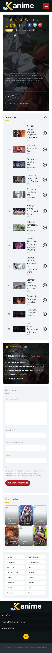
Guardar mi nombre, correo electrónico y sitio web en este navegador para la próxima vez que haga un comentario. (25, 473)
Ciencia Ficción (12, 572)
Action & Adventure (35, 557)
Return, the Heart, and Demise (32, 313)
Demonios (10, 583)
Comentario (11, 399)
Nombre (10, 430)
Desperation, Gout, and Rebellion (33, 299)
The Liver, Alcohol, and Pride (32, 148)
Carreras (31, 567)
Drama (9, 588)
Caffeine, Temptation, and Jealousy (32, 226)
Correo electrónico (14, 442)
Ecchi (30, 588)
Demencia (31, 577)
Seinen (26, 375)
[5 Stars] (13, 95)
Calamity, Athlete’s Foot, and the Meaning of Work (32, 265)
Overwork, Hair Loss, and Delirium (31, 193)
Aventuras (10, 567)
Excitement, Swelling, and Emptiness (32, 163)
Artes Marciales (33, 562)
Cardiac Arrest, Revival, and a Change (32, 327)
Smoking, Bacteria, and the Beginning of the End (32, 132)
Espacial (31, 593)
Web (7, 455)
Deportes (31, 583)
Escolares (10, 593)
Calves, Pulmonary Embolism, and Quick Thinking (32, 244)
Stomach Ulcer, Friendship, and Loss (32, 284)
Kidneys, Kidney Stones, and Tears (32, 209)
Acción (19, 375)
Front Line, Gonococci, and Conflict (32, 178)
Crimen (9, 577)
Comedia (31, 572)
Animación (11, 562)
